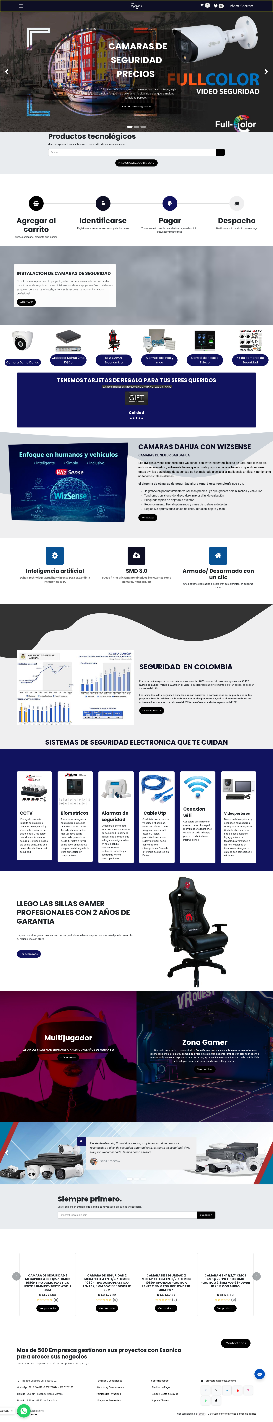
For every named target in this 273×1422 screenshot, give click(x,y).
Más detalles (68, 1057)
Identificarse (241, 6)
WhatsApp (148, 517)
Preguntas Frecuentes (109, 1400)
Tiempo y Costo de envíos (163, 1393)
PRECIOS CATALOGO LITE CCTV (136, 163)
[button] (19, 1276)
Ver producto (48, 1304)
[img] (11, 72)
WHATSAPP (26, 302)
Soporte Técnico (160, 1400)
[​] (205, 1390)
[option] (136, 1275)
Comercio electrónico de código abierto (234, 1413)
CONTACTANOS (151, 710)
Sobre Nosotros (160, 1380)
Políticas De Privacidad (109, 1393)
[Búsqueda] (220, 152)
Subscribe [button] (206, 1215)
